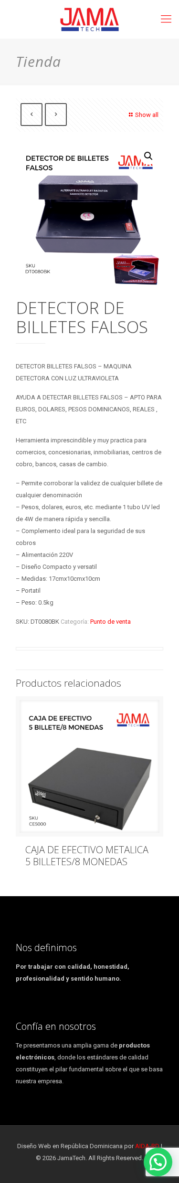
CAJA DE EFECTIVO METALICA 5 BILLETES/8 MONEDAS (86, 855)
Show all (146, 114)
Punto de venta (110, 621)
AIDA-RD (147, 1146)
